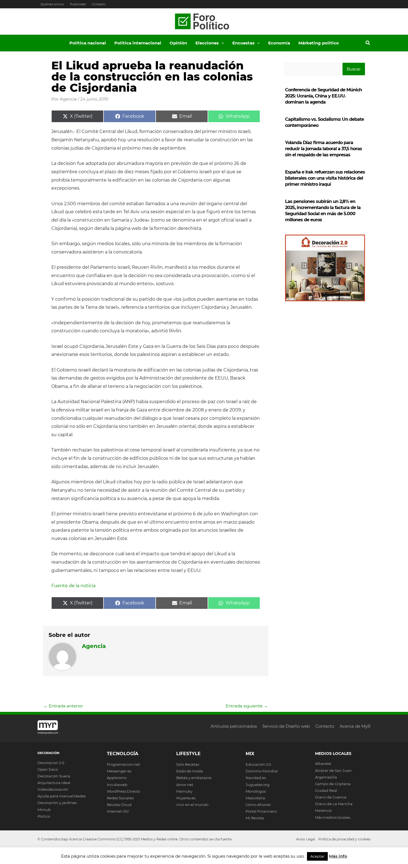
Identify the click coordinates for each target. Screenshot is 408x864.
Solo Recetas (187, 764)
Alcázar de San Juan (333, 770)
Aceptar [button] (317, 856)
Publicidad (78, 4)
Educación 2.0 (258, 764)
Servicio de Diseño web (286, 726)
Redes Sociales (120, 798)
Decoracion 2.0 (50, 762)
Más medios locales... (333, 817)
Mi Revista (255, 818)
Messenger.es (119, 771)
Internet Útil (118, 811)
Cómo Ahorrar (258, 804)
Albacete (323, 763)
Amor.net (184, 784)
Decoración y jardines (57, 802)
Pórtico (43, 816)
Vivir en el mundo (192, 804)
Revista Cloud (119, 804)
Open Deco (47, 769)
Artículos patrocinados (234, 726)
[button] (221, 43)
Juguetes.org (258, 784)
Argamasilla (326, 777)
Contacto (98, 4)
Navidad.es (256, 777)
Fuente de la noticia (73, 585)
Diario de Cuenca (330, 797)
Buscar (354, 69)
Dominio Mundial (262, 771)
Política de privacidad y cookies (344, 839)
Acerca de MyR (355, 726)
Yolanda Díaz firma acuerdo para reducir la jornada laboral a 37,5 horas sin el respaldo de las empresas (323, 148)
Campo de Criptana (333, 784)
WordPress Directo (123, 791)
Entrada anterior (63, 706)
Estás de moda (189, 771)
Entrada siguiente (247, 706)
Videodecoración (52, 789)
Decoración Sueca (53, 776)
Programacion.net (123, 764)
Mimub (44, 809)
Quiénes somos (52, 4)
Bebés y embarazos (193, 777)
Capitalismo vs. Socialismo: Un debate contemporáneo (324, 122)
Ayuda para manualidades (61, 796)
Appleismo (117, 777)
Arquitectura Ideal (53, 782)
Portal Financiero (261, 811)
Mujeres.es (185, 798)
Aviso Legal (305, 839)
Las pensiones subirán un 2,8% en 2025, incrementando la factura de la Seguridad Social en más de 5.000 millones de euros (323, 210)
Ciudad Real (326, 790)
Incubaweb (117, 784)
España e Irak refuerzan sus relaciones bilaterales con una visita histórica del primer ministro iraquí (325, 178)
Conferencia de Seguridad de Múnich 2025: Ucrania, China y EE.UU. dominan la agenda (323, 96)
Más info (338, 856)
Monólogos (256, 791)
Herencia (323, 810)
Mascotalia (255, 798)
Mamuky (184, 791)
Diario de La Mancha (333, 804)
